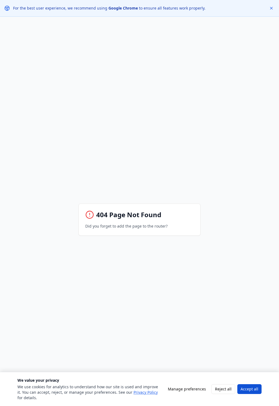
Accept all (249, 389)
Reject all (223, 389)
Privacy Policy (146, 392)
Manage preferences (187, 389)
